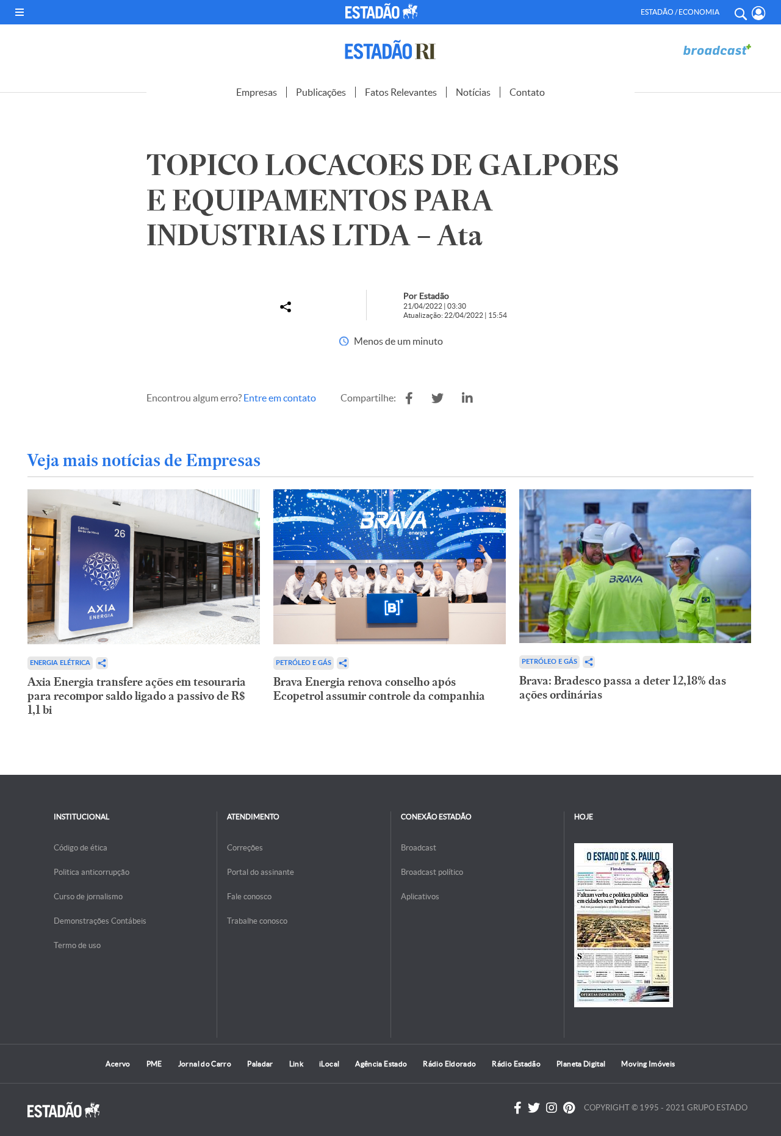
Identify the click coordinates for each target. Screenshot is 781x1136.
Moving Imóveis (648, 1064)
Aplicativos (420, 896)
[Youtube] (569, 1108)
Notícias (473, 92)
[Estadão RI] (390, 50)
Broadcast (418, 847)
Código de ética (80, 847)
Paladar (260, 1064)
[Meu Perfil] (759, 13)
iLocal (329, 1064)
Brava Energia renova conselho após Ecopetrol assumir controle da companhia (379, 689)
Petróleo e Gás (303, 663)
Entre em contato (279, 397)
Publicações (321, 92)
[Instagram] (551, 1108)
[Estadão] (383, 11)
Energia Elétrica (60, 663)
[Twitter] (534, 1108)
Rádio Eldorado (449, 1064)
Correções (245, 847)
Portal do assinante (260, 872)
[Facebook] (518, 1108)
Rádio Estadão (516, 1064)
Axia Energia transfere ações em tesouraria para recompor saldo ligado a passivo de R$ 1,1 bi (136, 696)
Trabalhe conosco (257, 921)
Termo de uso (77, 945)
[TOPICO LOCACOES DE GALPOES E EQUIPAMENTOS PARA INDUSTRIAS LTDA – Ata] (409, 398)
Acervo (118, 1064)
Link (296, 1064)
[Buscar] (740, 12)
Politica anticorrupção (91, 872)
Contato (527, 92)
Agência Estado (381, 1064)
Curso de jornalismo (88, 896)
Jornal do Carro (204, 1064)
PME (154, 1064)
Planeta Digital (580, 1064)
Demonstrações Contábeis (100, 921)
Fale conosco (249, 896)
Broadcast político (432, 872)
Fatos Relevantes (401, 92)
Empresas (256, 92)
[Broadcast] (717, 49)
